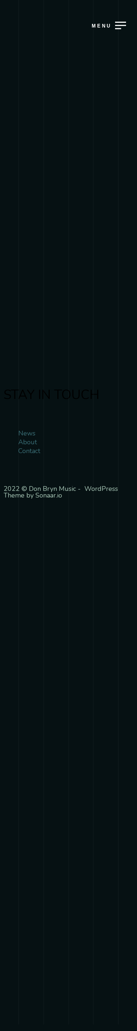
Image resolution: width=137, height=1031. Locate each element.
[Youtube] (13, 411)
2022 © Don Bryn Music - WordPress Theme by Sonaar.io (61, 492)
